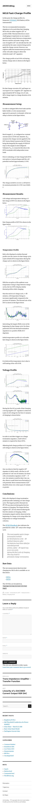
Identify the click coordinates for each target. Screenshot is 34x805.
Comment (6, 613)
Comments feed (9, 773)
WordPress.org (9, 775)
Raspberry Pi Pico (9, 720)
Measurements (25, 592)
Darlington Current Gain (12, 731)
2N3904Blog (8, 6)
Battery (4, 594)
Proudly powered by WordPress (11, 802)
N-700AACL (13, 20)
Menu (29, 6)
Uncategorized (9, 755)
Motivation (6, 783)
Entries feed (8, 771)
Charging (9, 594)
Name (5, 637)
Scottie (7, 592)
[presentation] (23, 31)
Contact (5, 791)
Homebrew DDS (9, 746)
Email (5, 645)
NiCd (13, 594)
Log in (6, 769)
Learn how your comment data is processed (17, 667)
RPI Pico (6, 753)
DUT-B (8, 579)
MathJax (24, 802)
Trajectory (6, 787)
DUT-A (8, 577)
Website (5, 653)
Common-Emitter (9, 744)
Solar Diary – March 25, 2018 (13, 726)
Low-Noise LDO (9, 749)
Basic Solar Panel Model (12, 729)
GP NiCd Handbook (11, 525)
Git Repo (5, 795)
